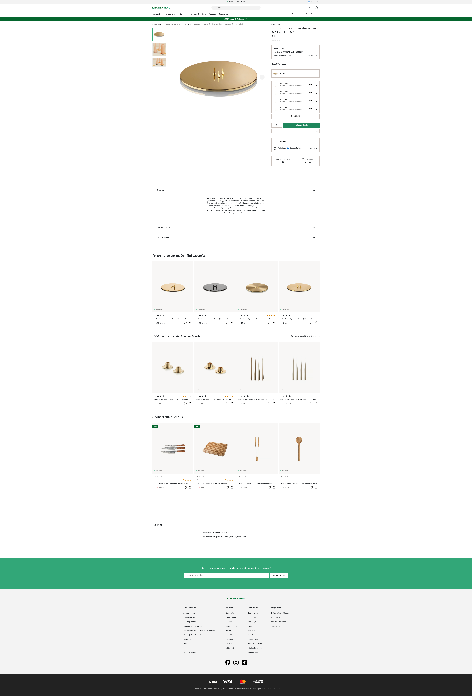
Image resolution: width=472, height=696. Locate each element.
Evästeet (186, 644)
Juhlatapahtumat (254, 635)
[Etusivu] (161, 8)
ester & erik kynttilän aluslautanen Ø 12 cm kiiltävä (224, 24)
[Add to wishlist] (185, 323)
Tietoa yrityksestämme (280, 613)
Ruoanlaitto (157, 14)
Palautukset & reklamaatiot (194, 626)
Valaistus (229, 639)
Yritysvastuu (276, 617)
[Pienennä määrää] (273, 125)
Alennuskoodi (253, 652)
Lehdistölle (275, 626)
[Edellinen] (174, 77)
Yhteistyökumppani (278, 622)
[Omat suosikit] (311, 8)
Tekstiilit (229, 635)
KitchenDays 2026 (255, 648)
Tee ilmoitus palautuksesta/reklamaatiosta (200, 630)
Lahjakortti (230, 648)
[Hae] (215, 8)
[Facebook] (228, 662)
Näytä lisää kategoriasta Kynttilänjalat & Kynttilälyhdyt (224, 537)
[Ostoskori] (317, 8)
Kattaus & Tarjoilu (198, 14)
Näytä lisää (295, 116)
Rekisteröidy (312, 55)
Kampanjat (223, 14)
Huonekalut (230, 630)
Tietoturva (187, 639)
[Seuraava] (262, 77)
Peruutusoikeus (189, 652)
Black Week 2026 (255, 644)
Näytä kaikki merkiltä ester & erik (303, 336)
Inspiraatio (315, 14)
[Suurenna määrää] (280, 125)
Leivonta (183, 14)
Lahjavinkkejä (253, 639)
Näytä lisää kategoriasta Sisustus (216, 532)
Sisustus (212, 14)
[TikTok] (244, 662)
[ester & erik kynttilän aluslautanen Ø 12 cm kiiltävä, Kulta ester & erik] (218, 77)
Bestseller (252, 630)
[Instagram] (236, 662)
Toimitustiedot (189, 617)
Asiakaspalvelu (189, 613)
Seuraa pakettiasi (190, 622)
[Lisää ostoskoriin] (190, 322)
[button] (275, 40)
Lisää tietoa (313, 148)
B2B (185, 648)
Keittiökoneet (171, 14)
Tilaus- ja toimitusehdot (192, 635)
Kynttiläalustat (196, 24)
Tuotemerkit (303, 14)
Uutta (294, 14)
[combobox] (314, 2)
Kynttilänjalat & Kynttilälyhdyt (175, 24)
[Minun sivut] (305, 8)
